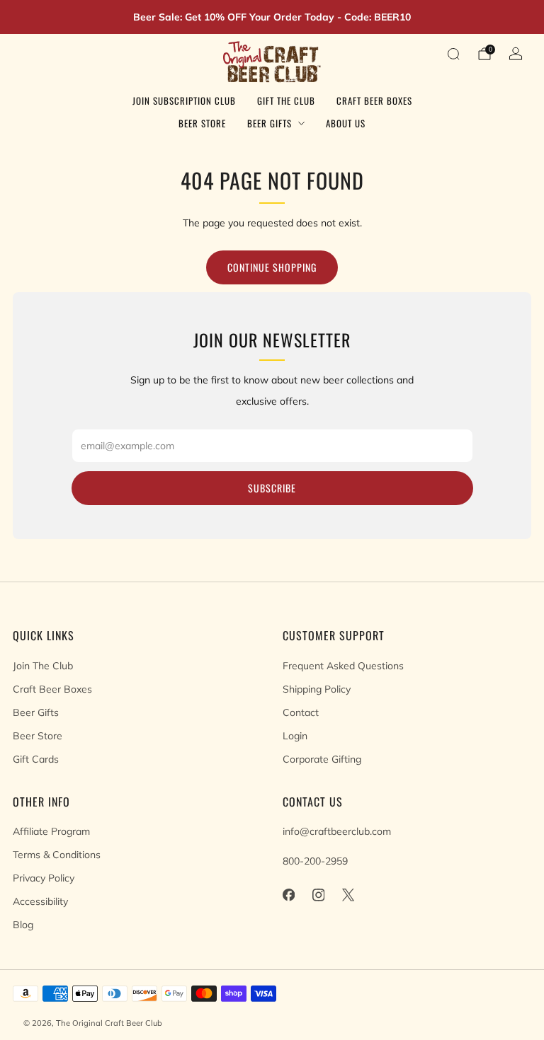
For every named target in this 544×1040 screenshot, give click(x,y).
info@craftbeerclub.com (337, 831)
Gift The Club (286, 100)
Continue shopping (272, 267)
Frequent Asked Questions (343, 665)
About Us (346, 123)
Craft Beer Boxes (374, 100)
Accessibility (40, 901)
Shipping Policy (317, 689)
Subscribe (272, 487)
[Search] (453, 54)
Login (295, 735)
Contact (301, 712)
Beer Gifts (269, 123)
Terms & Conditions (57, 854)
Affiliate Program (51, 831)
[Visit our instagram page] (318, 895)
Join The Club (43, 665)
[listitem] (272, 17)
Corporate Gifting (322, 759)
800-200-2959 (315, 861)
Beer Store (202, 123)
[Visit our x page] (348, 895)
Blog (23, 924)
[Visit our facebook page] (288, 895)
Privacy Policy (43, 878)
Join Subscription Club (184, 100)
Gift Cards (36, 759)
